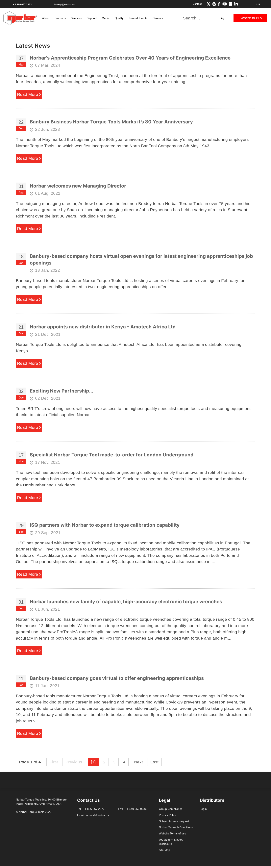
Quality (119, 18)
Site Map (164, 850)
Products (60, 18)
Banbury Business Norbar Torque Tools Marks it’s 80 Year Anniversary (111, 122)
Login (203, 808)
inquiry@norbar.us (64, 4)
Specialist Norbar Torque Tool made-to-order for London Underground (111, 455)
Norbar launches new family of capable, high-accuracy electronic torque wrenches (126, 601)
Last (154, 762)
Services (76, 18)
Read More (28, 94)
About (45, 18)
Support (92, 18)
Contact (197, 4)
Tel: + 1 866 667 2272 (91, 808)
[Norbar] (20, 17)
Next (138, 762)
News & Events (138, 18)
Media (106, 18)
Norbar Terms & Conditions (176, 827)
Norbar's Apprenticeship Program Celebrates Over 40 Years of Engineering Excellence (130, 58)
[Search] (222, 18)
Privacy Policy (167, 815)
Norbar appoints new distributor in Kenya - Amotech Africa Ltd (103, 327)
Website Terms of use (172, 833)
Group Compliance (171, 808)
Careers (158, 18)
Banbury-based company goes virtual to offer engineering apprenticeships (117, 678)
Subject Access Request (174, 821)
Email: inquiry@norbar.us (93, 815)
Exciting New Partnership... (61, 391)
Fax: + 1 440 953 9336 (132, 808)
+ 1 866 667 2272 (22, 4)
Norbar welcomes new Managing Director (78, 186)
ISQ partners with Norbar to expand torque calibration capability (105, 525)
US (258, 4)
